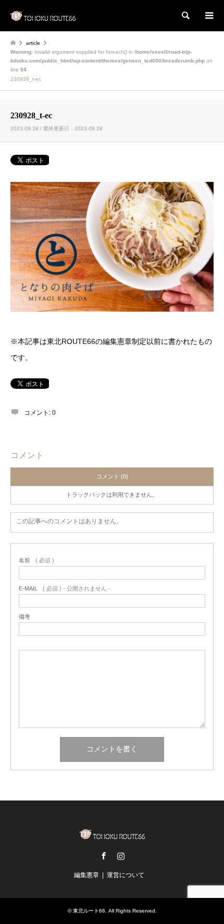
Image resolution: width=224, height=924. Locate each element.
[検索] (185, 15)
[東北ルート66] (43, 15)
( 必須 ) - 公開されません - (64, 589)
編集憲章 (86, 875)
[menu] (208, 15)
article (33, 43)
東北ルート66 (89, 911)
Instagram (121, 855)
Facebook (103, 855)
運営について (125, 875)
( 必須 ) (36, 560)
